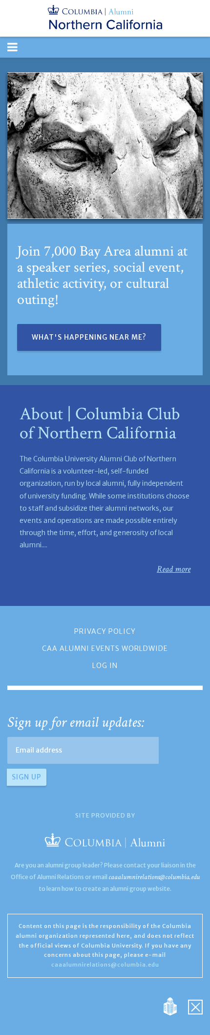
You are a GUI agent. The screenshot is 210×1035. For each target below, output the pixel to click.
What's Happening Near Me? (89, 337)
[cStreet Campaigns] (195, 1005)
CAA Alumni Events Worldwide (105, 648)
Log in (105, 665)
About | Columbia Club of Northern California (100, 424)
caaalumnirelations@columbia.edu (154, 877)
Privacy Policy (105, 631)
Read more (173, 569)
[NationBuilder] (175, 1005)
